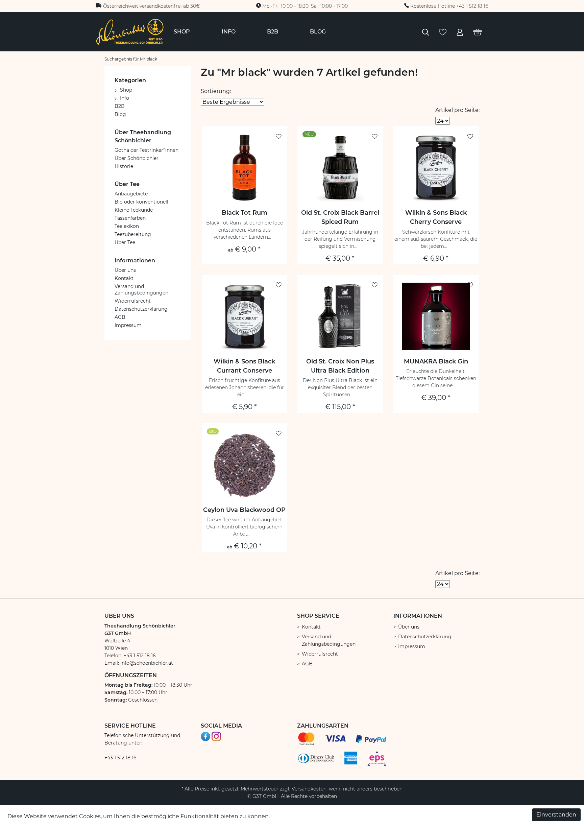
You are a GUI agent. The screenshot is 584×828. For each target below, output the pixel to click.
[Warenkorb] (478, 31)
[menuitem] (182, 32)
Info (124, 98)
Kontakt (124, 278)
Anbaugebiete (131, 194)
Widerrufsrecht (133, 301)
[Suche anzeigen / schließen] (425, 31)
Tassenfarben (130, 218)
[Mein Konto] (459, 31)
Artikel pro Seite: (457, 110)
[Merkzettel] (443, 31)
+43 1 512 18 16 (120, 758)
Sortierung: (216, 91)
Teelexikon (127, 226)
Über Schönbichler (137, 158)
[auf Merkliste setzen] (279, 136)
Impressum (128, 325)
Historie (124, 166)
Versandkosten (309, 789)
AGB (120, 317)
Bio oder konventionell (141, 202)
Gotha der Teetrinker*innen (146, 150)
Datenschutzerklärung (141, 309)
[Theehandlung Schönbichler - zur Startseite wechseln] (130, 31)
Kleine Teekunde (134, 210)
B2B (120, 106)
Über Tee (125, 242)
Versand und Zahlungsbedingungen (141, 289)
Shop (126, 90)
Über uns (125, 270)
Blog (120, 114)
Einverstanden (556, 814)
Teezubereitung (133, 234)
